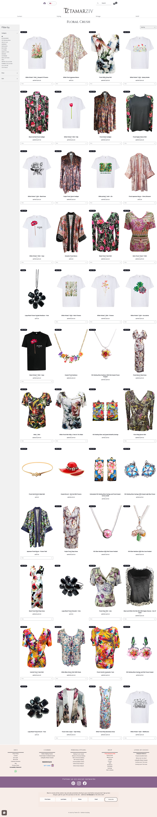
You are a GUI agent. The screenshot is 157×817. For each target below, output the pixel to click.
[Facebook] (84, 783)
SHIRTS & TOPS (5, 52)
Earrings (110, 768)
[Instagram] (79, 783)
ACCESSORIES (5, 38)
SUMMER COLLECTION (7, 63)
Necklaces (109, 765)
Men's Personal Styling (78, 757)
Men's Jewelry (109, 770)
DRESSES (4, 54)
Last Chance (5, 67)
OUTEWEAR (4, 56)
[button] (115, 3)
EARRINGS (4, 44)
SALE (3, 59)
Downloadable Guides (78, 761)
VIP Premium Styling (79, 759)
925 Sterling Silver (6, 40)
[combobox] (148, 27)
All (2, 36)
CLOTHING (4, 50)
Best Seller (4, 48)
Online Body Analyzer (78, 763)
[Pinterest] (73, 783)
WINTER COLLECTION (7, 61)
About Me (15, 759)
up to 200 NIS (5, 65)
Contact (16, 755)
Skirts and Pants (5, 57)
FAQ (16, 763)
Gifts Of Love (5, 42)
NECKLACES (4, 46)
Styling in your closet (78, 754)
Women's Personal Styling (78, 756)
